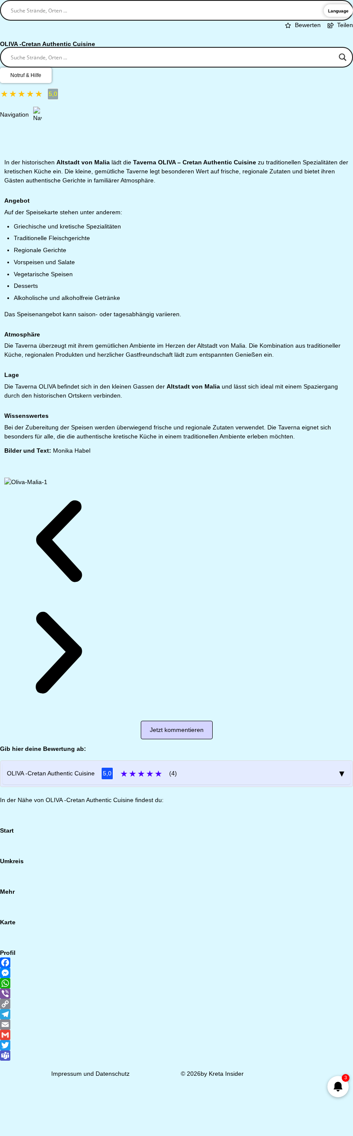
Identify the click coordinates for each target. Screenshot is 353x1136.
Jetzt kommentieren (177, 729)
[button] (58, 542)
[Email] (176, 1024)
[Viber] (176, 993)
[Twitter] (176, 1045)
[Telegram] (176, 1014)
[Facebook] (176, 962)
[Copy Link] (176, 1004)
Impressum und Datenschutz (90, 1073)
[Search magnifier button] (343, 57)
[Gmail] (176, 1035)
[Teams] (176, 1055)
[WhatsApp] (176, 983)
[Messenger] (176, 973)
